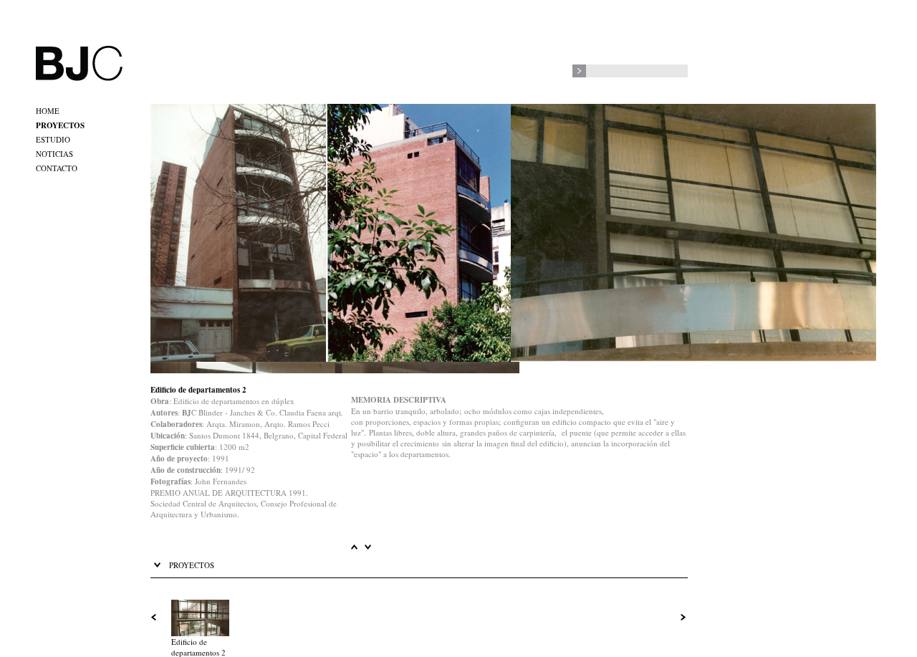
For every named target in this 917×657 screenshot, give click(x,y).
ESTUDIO (53, 139)
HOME (47, 110)
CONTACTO (56, 168)
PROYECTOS (60, 125)
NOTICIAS (54, 153)
